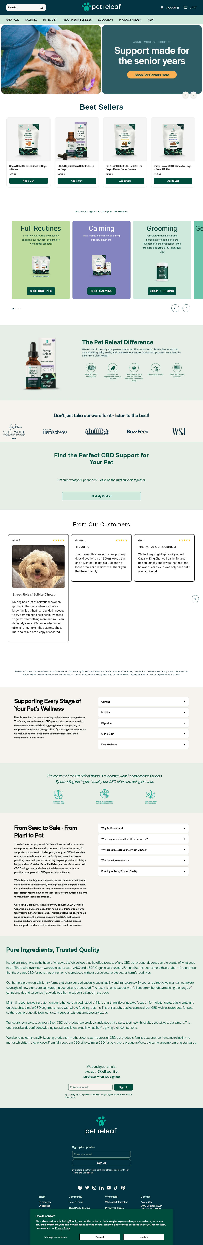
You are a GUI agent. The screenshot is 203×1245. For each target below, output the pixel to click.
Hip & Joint (50, 19)
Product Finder (130, 19)
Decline (144, 1237)
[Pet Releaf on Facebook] (80, 1187)
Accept (100, 1237)
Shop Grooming (162, 291)
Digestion (106, 723)
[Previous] (185, 95)
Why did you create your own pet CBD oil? (124, 850)
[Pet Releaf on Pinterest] (123, 1187)
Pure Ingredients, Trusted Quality (119, 871)
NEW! (150, 19)
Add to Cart (28, 180)
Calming (31, 19)
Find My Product (102, 496)
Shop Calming (101, 291)
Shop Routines (41, 291)
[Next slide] (186, 308)
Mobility (105, 712)
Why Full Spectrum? (112, 828)
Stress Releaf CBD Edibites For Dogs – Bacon (27, 167)
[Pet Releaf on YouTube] (109, 1187)
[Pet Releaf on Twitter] (87, 1187)
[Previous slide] (175, 308)
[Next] (193, 95)
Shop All (12, 19)
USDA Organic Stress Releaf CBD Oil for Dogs (76, 167)
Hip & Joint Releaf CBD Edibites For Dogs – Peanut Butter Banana (124, 167)
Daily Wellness (109, 744)
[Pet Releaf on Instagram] (94, 1187)
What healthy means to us (115, 860)
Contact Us (146, 1202)
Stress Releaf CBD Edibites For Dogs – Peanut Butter (172, 167)
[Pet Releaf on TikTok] (116, 1187)
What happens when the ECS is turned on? (124, 839)
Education (105, 19)
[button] (13, 308)
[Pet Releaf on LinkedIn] (101, 1187)
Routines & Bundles (78, 19)
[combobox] (26, 7)
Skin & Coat (107, 733)
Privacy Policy (62, 1228)
